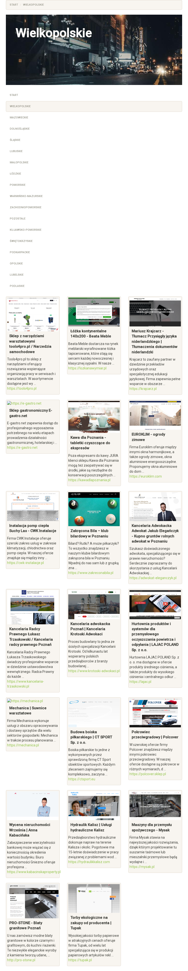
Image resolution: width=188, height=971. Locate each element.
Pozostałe (17, 218)
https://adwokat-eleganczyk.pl (152, 578)
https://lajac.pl (140, 682)
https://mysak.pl (141, 867)
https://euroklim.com (145, 476)
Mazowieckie (19, 117)
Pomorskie (17, 185)
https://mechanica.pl (23, 745)
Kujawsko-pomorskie (25, 229)
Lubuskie (16, 151)
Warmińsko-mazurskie (26, 196)
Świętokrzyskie (21, 241)
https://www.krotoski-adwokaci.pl (94, 671)
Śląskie (15, 140)
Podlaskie (17, 286)
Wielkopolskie (20, 106)
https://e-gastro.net (22, 447)
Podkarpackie (20, 252)
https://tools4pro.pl (21, 388)
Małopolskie (19, 162)
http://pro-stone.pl (21, 960)
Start (14, 95)
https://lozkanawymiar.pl (87, 368)
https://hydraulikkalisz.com (89, 862)
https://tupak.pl (80, 960)
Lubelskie (17, 274)
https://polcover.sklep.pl (147, 774)
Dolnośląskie (20, 128)
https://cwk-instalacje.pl (25, 563)
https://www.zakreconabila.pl (90, 573)
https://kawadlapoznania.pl (89, 480)
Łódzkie (15, 173)
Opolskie (16, 263)
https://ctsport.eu (81, 779)
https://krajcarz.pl (143, 389)
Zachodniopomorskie (25, 207)
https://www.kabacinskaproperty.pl (34, 872)
